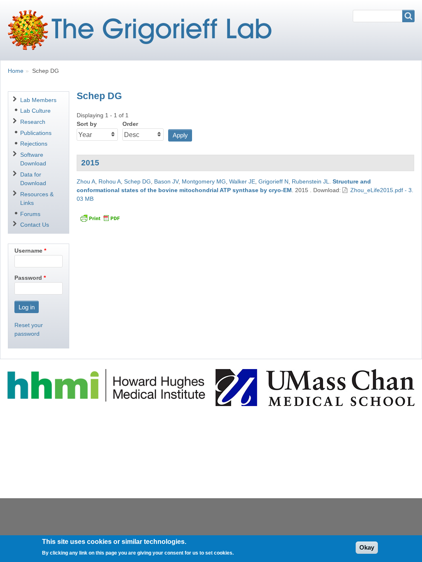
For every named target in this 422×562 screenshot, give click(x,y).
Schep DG (137, 181)
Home (15, 70)
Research (32, 121)
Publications (36, 133)
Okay (366, 547)
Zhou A (86, 181)
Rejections (33, 143)
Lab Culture (35, 110)
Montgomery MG (204, 181)
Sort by (87, 124)
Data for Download (33, 178)
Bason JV (166, 181)
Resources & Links (37, 198)
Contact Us (34, 224)
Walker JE (242, 181)
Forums (30, 214)
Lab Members (38, 100)
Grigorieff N (273, 181)
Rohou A (109, 181)
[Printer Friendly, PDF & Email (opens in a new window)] (100, 218)
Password (28, 277)
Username (28, 250)
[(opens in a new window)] (107, 385)
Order (130, 124)
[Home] (143, 30)
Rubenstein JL (310, 181)
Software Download (33, 159)
